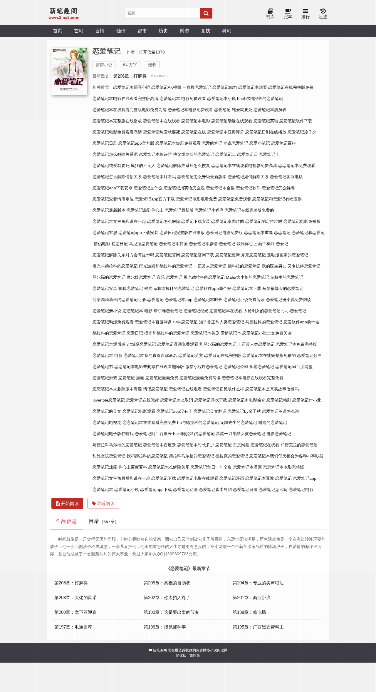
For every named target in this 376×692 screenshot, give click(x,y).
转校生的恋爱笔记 (286, 277)
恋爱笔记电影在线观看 (197, 478)
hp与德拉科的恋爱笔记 (198, 422)
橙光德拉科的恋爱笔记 (204, 277)
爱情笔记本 (231, 333)
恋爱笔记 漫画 (131, 377)
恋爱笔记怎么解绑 (278, 187)
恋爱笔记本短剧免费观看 (178, 143)
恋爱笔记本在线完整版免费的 (269, 355)
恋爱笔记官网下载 (197, 255)
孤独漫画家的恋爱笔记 (287, 255)
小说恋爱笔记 (236, 143)
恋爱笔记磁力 (224, 87)
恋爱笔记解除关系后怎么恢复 (183, 165)
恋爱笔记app (304, 478)
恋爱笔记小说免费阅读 (244, 299)
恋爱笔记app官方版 (136, 143)
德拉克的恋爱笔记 (231, 456)
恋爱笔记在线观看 (185, 389)
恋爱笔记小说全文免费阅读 (267, 333)
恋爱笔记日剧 (105, 143)
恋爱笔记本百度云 (159, 444)
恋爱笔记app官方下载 (155, 199)
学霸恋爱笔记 (261, 366)
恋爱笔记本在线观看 (161, 120)
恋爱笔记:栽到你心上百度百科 (120, 467)
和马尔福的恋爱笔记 (217, 344)
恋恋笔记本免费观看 (296, 165)
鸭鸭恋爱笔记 (130, 288)
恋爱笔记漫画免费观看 (177, 344)
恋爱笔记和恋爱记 (308, 232)
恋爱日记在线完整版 (222, 355)
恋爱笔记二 (225, 154)
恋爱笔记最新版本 (109, 210)
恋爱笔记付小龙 (306, 400)
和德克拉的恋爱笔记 (299, 444)
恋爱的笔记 (212, 143)
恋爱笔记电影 (301, 489)
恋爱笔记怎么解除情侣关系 (117, 176)
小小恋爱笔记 (294, 310)
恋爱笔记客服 (105, 232)
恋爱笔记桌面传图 (227, 221)
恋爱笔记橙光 (196, 310)
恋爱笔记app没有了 (174, 411)
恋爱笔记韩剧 (278, 400)
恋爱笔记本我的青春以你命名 (150, 355)
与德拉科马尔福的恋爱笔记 (117, 444)
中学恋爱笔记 (185, 322)
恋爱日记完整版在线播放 (182, 232)
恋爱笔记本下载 (246, 288)
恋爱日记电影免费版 (224, 232)
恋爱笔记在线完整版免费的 (249, 210)
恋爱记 (282, 243)
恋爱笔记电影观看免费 (196, 199)
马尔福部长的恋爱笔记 (282, 288)
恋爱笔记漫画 (231, 478)
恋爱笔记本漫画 (247, 467)
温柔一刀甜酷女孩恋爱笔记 (240, 433)
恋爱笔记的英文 (107, 411)
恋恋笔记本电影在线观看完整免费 (252, 377)
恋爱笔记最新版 (179, 210)
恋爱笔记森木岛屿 (215, 489)
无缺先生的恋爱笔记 (238, 422)
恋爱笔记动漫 (185, 489)
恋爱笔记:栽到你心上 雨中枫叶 (247, 243)
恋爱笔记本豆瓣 (259, 478)
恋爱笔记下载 (163, 478)
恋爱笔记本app (178, 299)
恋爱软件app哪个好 (213, 288)
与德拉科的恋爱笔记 (263, 322)
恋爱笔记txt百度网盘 (294, 366)
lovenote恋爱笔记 (109, 400)
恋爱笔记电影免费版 (301, 221)
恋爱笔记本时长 (208, 299)
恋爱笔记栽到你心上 (145, 210)
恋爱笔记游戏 (105, 377)
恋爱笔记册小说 (107, 310)
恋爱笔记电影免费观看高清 (117, 132)
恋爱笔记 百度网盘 (232, 444)
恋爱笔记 (283, 478)
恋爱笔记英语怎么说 (280, 411)
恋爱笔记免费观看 (234, 199)
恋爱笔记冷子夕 (302, 132)
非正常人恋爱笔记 (210, 266)
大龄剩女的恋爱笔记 (262, 310)
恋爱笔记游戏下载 (210, 400)
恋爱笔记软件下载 (295, 120)
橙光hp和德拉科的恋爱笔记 (169, 288)
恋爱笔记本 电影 (107, 355)
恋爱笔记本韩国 (173, 243)
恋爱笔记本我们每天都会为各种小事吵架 (286, 456)
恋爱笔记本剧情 (203, 243)
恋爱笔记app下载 (156, 489)
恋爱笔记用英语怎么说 (184, 187)
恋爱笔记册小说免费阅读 (288, 299)
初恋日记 (119, 243)
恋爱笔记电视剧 (107, 422)
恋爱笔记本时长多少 (195, 444)
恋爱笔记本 (103, 489)
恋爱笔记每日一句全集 (211, 467)
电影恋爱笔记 (278, 433)
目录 (104, 521)
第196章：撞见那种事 (165, 626)
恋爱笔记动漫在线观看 (231, 120)
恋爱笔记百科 (283, 143)
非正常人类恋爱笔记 (256, 344)
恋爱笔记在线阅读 (142, 400)
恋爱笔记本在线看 (225, 310)
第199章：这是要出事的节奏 (171, 612)
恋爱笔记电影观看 (138, 411)
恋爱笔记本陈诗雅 (155, 154)
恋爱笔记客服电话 (286, 176)
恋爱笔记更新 (227, 255)
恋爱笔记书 (103, 366)
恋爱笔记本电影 (195, 120)
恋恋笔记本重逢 (258, 232)
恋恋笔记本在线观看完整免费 (149, 422)
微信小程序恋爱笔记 (203, 366)
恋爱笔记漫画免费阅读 (200, 377)
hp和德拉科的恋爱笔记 (194, 433)
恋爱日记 (135, 333)
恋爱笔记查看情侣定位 (113, 199)
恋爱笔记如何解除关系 (248, 176)
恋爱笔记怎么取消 (176, 400)
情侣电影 (102, 243)
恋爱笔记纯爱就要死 (161, 132)
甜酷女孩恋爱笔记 (109, 456)
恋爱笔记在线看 (265, 444)
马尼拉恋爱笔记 (143, 243)
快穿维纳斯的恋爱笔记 (193, 154)
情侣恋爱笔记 (155, 389)
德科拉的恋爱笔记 (244, 266)
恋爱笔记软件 (248, 187)
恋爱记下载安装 (195, 221)
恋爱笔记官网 (167, 255)
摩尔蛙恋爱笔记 (168, 310)
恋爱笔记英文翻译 (210, 411)
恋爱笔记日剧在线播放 (265, 132)
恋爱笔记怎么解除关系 (168, 467)
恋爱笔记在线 (193, 132)
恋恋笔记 (282, 232)
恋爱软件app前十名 (301, 322)
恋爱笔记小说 (126, 489)
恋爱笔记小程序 (209, 210)
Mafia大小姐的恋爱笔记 (247, 277)
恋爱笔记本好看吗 (159, 176)
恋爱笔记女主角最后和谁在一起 (121, 478)
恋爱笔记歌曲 (309, 355)
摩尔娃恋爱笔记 (141, 277)
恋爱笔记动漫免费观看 (113, 322)
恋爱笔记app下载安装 (138, 232)
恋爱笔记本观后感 (109, 344)
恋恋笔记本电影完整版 (283, 467)
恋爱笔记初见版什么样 (223, 389)
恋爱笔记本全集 (220, 187)
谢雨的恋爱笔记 (272, 422)
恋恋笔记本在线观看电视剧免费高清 (244, 165)
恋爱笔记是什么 (148, 187)
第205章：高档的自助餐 (167, 582)
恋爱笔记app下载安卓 (112, 187)
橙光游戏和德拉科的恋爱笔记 (165, 266)
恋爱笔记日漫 (245, 489)
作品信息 (66, 521)
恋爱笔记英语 (266, 120)
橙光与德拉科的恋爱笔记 (115, 266)
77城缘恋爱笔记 (141, 344)
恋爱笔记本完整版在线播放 (117, 120)
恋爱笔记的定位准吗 (263, 221)
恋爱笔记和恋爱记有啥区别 (277, 199)
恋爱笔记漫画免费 (161, 377)
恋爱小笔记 (259, 143)
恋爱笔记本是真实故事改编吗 (272, 389)
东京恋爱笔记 (253, 255)
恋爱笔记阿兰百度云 (153, 433)
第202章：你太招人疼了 (167, 597)
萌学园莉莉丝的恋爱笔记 (115, 299)
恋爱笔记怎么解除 (163, 221)
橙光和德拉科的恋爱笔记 (166, 333)
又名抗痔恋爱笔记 (304, 266)
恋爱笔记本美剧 (205, 333)
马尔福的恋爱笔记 (109, 277)
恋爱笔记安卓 (105, 288)
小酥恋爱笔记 (151, 299)
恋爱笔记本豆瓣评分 (225, 132)
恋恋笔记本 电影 (137, 310)
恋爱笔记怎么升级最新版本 (201, 176)
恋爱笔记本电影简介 (246, 400)
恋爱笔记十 (269, 154)
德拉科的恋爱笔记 (109, 333)
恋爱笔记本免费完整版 (296, 344)
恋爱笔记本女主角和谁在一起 (119, 221)
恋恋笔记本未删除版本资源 (117, 389)
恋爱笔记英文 (190, 355)
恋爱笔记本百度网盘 (153, 322)
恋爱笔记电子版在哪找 (113, 433)
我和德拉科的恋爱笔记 (147, 456)
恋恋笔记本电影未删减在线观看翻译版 (149, 366)
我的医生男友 (274, 266)
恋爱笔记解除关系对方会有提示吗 (123, 255)
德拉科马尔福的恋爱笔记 (191, 456)
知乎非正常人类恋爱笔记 (221, 322)
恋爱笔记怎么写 (273, 489)
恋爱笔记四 (247, 154)
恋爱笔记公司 (236, 366)
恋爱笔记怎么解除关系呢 (115, 154)
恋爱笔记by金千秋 (244, 411)
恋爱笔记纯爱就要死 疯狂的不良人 (124, 165)
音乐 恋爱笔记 (169, 277)
